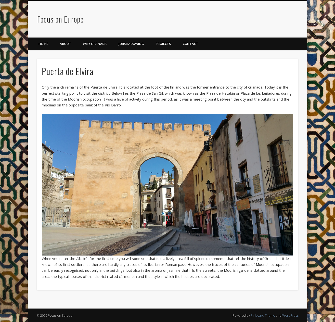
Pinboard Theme (263, 315)
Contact (190, 43)
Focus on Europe (60, 19)
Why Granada (95, 43)
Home (43, 43)
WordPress (290, 315)
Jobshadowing (131, 43)
